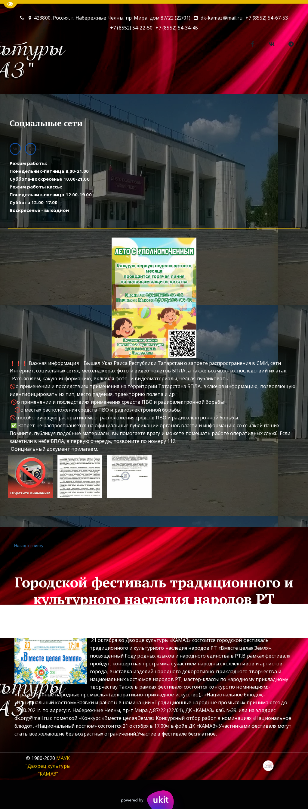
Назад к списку (28, 545)
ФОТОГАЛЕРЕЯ (132, 77)
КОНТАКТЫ (89, 77)
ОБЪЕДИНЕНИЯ (44, 77)
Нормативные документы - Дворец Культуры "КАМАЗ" (227, 77)
